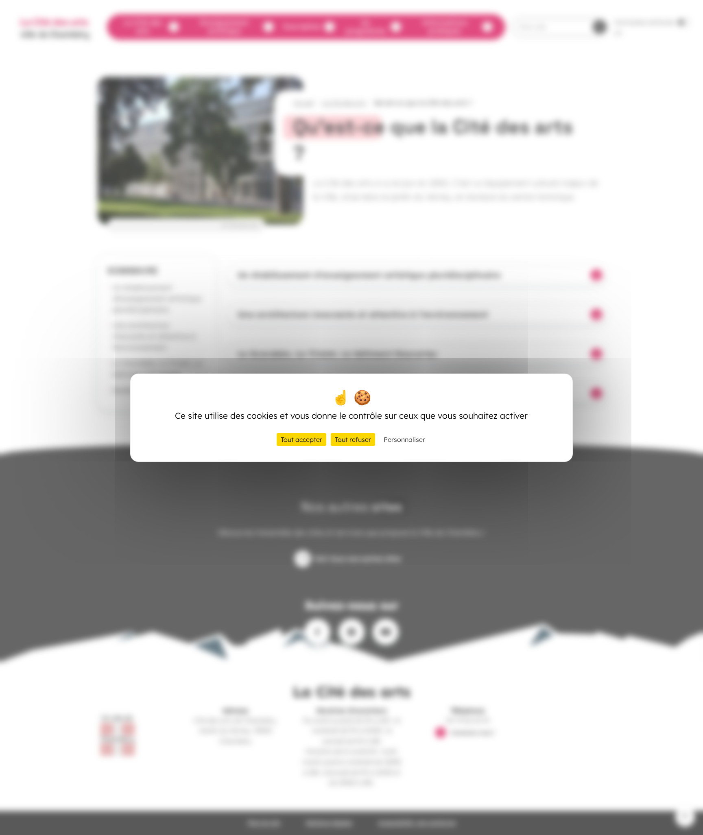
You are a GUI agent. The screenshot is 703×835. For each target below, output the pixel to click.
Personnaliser (404, 439)
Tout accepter (301, 439)
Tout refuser (353, 439)
